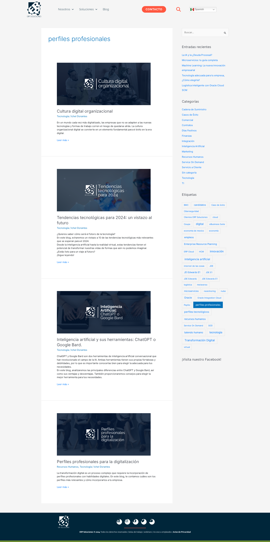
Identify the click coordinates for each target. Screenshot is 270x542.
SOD (210, 325)
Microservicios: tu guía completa (200, 60)
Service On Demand (193, 162)
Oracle (188, 297)
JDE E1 (209, 272)
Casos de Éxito (190, 114)
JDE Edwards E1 (210, 278)
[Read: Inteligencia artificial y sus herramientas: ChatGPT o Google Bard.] (104, 312)
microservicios (191, 291)
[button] (178, 9)
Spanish (199, 9)
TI (183, 183)
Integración (188, 141)
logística (188, 284)
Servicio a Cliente (191, 167)
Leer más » (63, 140)
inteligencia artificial (197, 259)
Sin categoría (189, 172)
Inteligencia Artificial (193, 146)
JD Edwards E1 (192, 272)
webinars (148, 532)
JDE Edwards (190, 278)
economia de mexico (194, 230)
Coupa (187, 224)
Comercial (187, 120)
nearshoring (210, 291)
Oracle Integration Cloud (209, 298)
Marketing (187, 151)
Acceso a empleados (162, 532)
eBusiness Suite (217, 224)
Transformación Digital (200, 340)
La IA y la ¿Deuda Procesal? (197, 54)
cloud (215, 217)
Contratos (187, 125)
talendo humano (193, 332)
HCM (201, 251)
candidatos (200, 205)
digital (200, 224)
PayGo (187, 305)
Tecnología (63, 116)
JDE (211, 266)
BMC (186, 205)
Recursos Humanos (67, 466)
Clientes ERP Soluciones (196, 217)
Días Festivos (189, 130)
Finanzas (187, 135)
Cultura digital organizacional (85, 111)
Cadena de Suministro (194, 109)
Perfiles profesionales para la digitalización (98, 461)
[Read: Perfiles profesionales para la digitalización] (104, 434)
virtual (187, 347)
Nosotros (64, 9)
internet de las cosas (194, 266)
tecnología (215, 332)
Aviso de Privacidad (182, 532)
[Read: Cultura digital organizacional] (104, 83)
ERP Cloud (189, 251)
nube (223, 291)
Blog (106, 9)
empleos (189, 237)
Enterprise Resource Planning (200, 244)
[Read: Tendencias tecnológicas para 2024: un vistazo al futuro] (104, 189)
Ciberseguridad (191, 211)
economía (213, 230)
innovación (217, 251)
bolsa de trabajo (135, 532)
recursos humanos (195, 319)
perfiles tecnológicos (196, 311)
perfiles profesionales (208, 304)
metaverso (202, 284)
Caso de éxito (218, 205)
